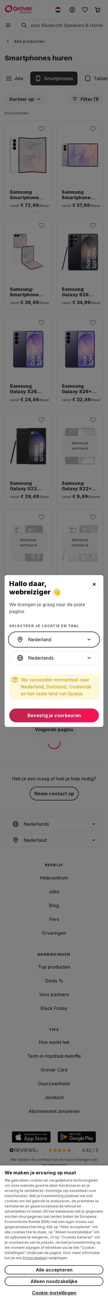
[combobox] (54, 639)
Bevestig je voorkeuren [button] (54, 715)
